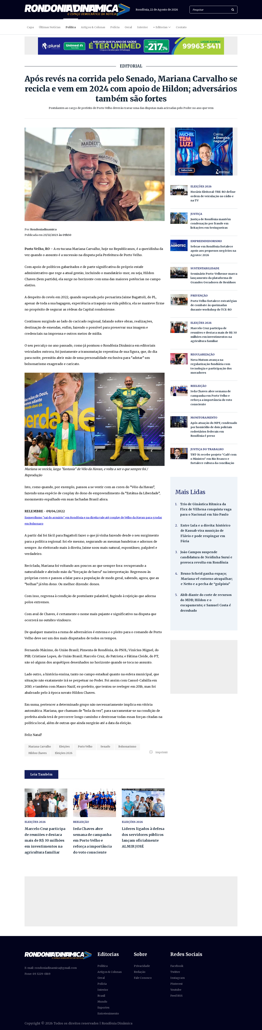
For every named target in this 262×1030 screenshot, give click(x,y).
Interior (142, 27)
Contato (181, 27)
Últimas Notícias (49, 27)
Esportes (103, 1007)
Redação (139, 972)
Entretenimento (108, 1013)
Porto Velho (85, 746)
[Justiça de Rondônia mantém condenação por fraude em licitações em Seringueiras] (179, 218)
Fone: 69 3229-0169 (37, 974)
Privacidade (142, 966)
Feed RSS (176, 995)
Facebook (176, 966)
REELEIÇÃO (81, 822)
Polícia (114, 27)
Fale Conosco (143, 978)
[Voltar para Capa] (77, 9)
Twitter (175, 972)
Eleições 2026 (63, 753)
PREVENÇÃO (199, 295)
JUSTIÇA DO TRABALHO (207, 449)
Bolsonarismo (127, 746)
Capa (30, 27)
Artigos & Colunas (93, 27)
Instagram (177, 978)
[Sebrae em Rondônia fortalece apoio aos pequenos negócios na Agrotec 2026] (179, 245)
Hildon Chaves (37, 753)
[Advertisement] (203, 667)
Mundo (102, 1001)
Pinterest (176, 984)
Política (71, 27)
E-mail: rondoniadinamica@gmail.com (51, 968)
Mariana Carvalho (39, 746)
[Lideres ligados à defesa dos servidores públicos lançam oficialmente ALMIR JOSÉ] (143, 803)
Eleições (64, 746)
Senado (105, 746)
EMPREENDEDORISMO (206, 241)
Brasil (101, 995)
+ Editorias (160, 27)
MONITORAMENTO (203, 417)
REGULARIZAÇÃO (202, 354)
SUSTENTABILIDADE (204, 268)
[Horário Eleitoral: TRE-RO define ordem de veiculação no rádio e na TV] (179, 190)
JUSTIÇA (196, 214)
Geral (128, 27)
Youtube (175, 989)
